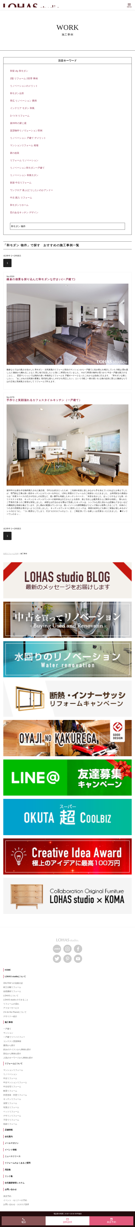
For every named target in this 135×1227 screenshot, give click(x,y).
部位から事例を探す (12, 1053)
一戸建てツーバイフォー (14, 1037)
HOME (8, 970)
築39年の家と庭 (18, 123)
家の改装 (14, 153)
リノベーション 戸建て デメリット (28, 138)
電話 (23, 1220)
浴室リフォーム (10, 1103)
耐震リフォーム (10, 1091)
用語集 (8, 1170)
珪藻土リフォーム (11, 1107)
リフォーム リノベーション (24, 160)
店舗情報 (9, 1130)
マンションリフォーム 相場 (24, 145)
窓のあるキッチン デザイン (24, 212)
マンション (8, 1033)
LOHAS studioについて (15, 976)
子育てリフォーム (11, 1120)
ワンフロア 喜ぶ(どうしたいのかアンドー (31, 190)
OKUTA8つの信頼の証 (13, 983)
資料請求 (67, 1220)
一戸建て (7, 1029)
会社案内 (9, 1136)
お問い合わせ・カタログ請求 (16, 1204)
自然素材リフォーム (12, 991)
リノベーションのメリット (24, 86)
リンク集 (9, 1176)
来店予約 (7, 1196)
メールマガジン (12, 1143)
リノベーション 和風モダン (24, 175)
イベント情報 (11, 1150)
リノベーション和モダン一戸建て (27, 167)
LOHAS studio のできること (15, 1000)
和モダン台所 (17, 93)
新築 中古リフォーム (20, 182)
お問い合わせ (11, 1189)
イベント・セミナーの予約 (15, 1200)
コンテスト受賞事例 (12, 1041)
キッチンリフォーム (12, 1099)
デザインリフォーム (12, 1116)
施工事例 (9, 1022)
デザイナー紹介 (10, 1016)
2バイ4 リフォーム (19, 115)
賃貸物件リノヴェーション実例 (26, 130)
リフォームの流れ (11, 1004)
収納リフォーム (10, 1124)
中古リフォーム (10, 1078)
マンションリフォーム (13, 1070)
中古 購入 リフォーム (21, 197)
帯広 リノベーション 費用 (23, 100)
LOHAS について (10, 995)
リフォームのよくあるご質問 (17, 1163)
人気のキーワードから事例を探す (18, 1058)
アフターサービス (11, 1008)
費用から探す (9, 1045)
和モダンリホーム (19, 205)
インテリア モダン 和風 (22, 108)
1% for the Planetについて (15, 1012)
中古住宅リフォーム (12, 1086)
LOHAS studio (33, 5)
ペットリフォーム (11, 1111)
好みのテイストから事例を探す (17, 1049)
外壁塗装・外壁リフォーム (15, 1095)
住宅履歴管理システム (15, 1183)
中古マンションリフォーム (15, 1082)
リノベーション (10, 1074)
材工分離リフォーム (12, 987)
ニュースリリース (13, 1156)
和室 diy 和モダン (19, 71)
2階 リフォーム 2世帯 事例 (24, 78)
